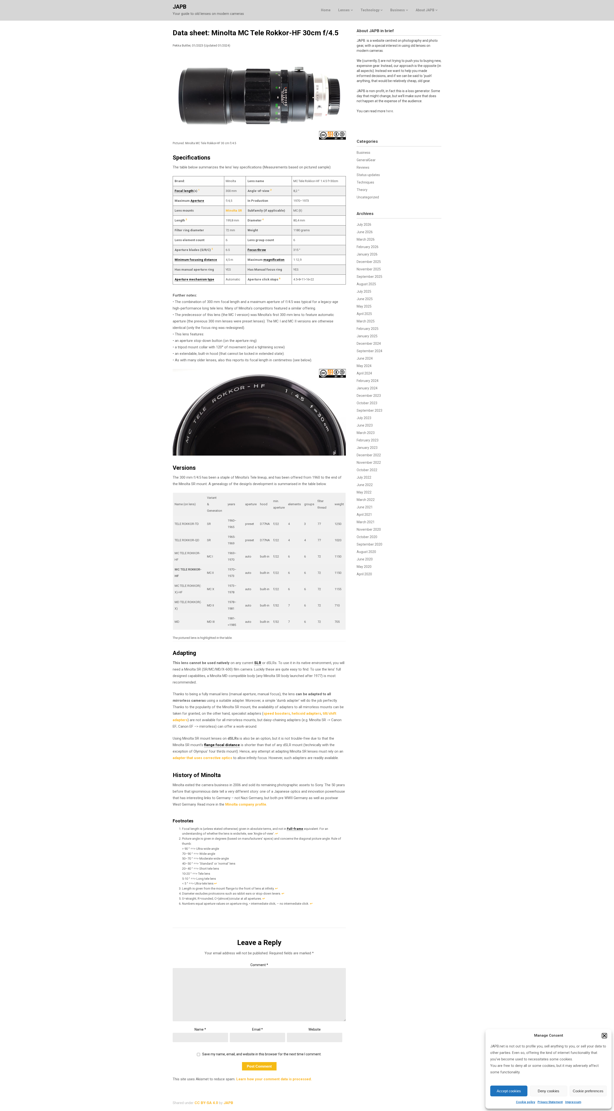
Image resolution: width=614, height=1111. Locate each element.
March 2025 (366, 321)
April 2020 (364, 574)
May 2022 (364, 492)
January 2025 (367, 336)
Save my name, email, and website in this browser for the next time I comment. (261, 1054)
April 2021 (364, 515)
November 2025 (369, 269)
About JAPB (425, 10)
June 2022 (365, 485)
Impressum (573, 1102)
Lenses (344, 10)
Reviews (363, 167)
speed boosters (276, 713)
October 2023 (367, 403)
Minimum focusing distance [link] (196, 259)
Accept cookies (509, 1091)
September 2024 (369, 351)
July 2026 (364, 224)
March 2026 (366, 239)
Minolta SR (234, 210)
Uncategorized (368, 197)
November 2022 (369, 462)
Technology (369, 10)
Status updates (368, 175)
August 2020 (366, 552)
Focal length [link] (184, 191)
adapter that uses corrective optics (202, 758)
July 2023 (364, 418)
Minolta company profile (245, 804)
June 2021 (365, 507)
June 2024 (365, 358)
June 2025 (365, 299)
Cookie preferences (588, 1091)
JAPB (179, 7)
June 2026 (365, 232)
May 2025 (364, 306)
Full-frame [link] (295, 829)
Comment (259, 965)
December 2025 (369, 262)
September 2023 (369, 410)
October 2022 (367, 470)
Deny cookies (548, 1091)
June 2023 (365, 425)
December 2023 (369, 396)
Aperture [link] (197, 200)
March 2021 (366, 522)
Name (200, 1029)
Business (397, 10)
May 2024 (364, 366)
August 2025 (366, 284)
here (389, 111)
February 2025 (367, 329)
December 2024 (369, 343)
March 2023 (366, 433)
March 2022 (366, 500)
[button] (604, 1035)
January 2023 (367, 448)
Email (257, 1029)
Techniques (365, 182)
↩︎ (276, 833)
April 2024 (364, 373)
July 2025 (364, 291)
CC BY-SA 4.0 (206, 1103)
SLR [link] (257, 663)
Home (326, 10)
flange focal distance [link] (222, 745)
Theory (362, 190)
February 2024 (367, 381)
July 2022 (364, 477)
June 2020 (365, 559)
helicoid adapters (306, 713)
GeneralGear (366, 160)
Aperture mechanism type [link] (194, 279)
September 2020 (369, 544)
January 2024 (367, 388)
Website (314, 1029)
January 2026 (367, 254)
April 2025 (364, 314)
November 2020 (369, 529)
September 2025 (369, 277)
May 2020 (364, 567)
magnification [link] (273, 259)
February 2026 (367, 247)
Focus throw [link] (257, 250)
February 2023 (367, 440)
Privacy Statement (550, 1102)
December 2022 (369, 455)
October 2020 (367, 537)
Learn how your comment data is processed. (274, 1079)
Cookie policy (525, 1102)
